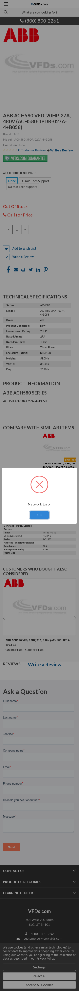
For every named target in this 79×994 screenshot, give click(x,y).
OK (39, 515)
